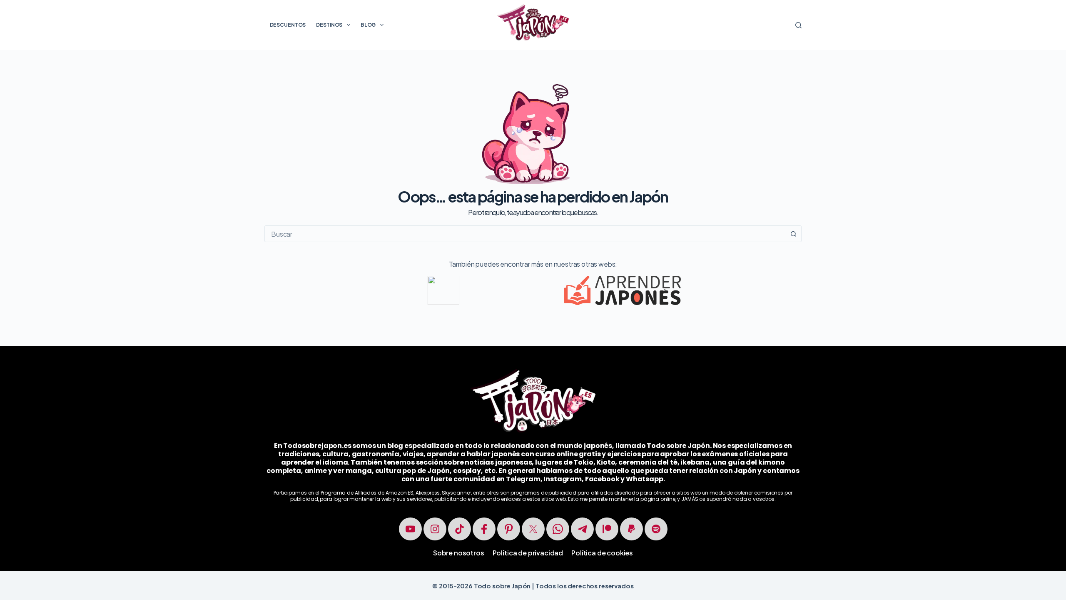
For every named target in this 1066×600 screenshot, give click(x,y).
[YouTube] (410, 529)
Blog (368, 25)
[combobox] (525, 233)
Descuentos (288, 25)
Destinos (329, 25)
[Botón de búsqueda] (793, 234)
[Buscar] (798, 25)
